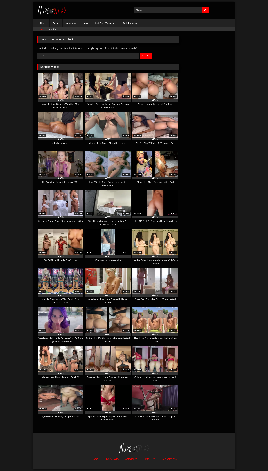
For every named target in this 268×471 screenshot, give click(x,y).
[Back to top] (258, 462)
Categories (71, 23)
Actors (56, 23)
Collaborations (130, 23)
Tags (85, 23)
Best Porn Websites (104, 23)
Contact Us (149, 459)
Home (43, 23)
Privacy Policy (111, 459)
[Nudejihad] (51, 10)
